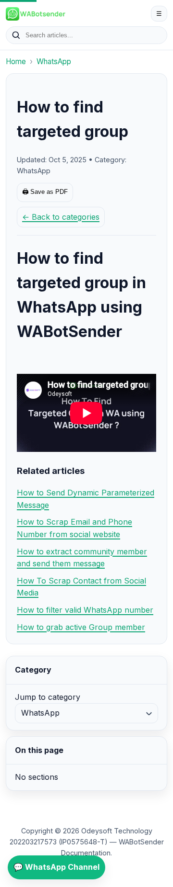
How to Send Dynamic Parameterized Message (85, 499)
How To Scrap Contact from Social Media (81, 587)
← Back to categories (60, 217)
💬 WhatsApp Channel (56, 867)
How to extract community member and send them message (82, 558)
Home (16, 61)
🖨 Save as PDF (45, 191)
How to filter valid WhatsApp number (85, 610)
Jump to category (47, 697)
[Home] (76, 14)
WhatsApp (54, 61)
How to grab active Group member (81, 627)
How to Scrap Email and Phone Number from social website (74, 528)
